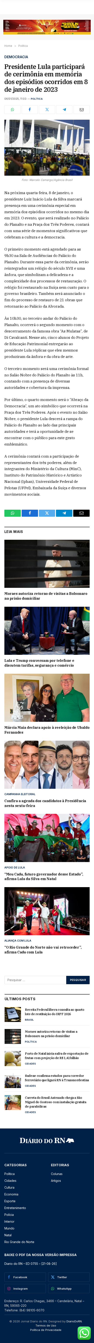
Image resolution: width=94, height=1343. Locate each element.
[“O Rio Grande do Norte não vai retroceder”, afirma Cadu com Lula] (47, 911)
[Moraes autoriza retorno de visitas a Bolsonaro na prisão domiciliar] (47, 564)
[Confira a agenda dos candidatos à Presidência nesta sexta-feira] (47, 765)
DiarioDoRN (74, 1321)
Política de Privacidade (45, 1330)
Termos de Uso (45, 1325)
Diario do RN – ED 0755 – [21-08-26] (30, 1263)
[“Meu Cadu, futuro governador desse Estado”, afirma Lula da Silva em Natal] (47, 838)
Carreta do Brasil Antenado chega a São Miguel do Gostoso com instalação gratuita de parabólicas (55, 1102)
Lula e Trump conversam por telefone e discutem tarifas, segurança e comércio (39, 663)
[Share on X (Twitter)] (47, 109)
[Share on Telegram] (64, 109)
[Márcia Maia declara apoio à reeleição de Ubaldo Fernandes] (47, 698)
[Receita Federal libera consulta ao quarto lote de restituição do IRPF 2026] (13, 1014)
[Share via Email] (81, 109)
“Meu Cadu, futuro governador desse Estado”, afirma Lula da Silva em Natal (43, 876)
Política (37, 98)
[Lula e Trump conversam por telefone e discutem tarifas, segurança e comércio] (47, 631)
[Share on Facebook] (30, 109)
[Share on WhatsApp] (12, 109)
